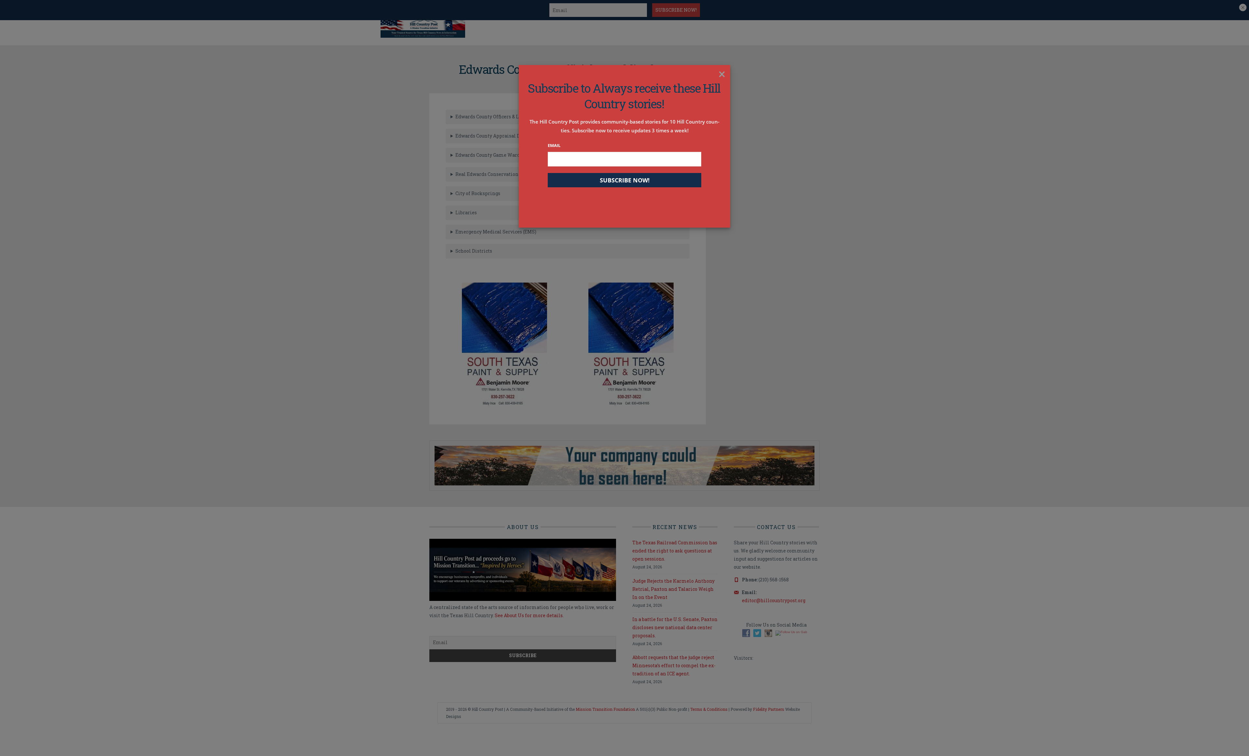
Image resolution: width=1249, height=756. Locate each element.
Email (554, 145)
